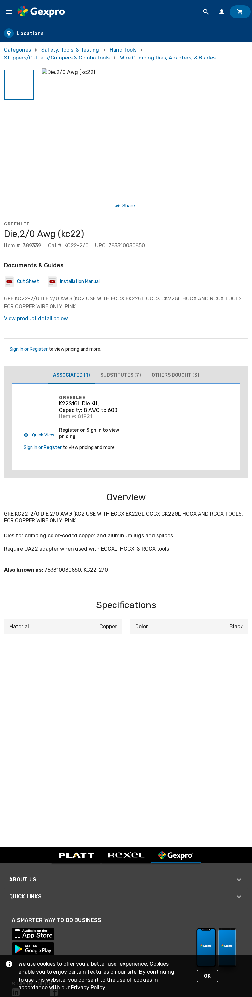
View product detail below (36, 318)
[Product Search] (206, 12)
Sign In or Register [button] (43, 447)
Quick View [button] (42, 434)
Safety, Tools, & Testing (70, 50)
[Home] (41, 12)
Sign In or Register (29, 349)
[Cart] (240, 11)
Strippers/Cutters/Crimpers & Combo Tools (57, 58)
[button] (19, 85)
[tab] (71, 376)
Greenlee (17, 223)
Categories (17, 50)
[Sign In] (222, 12)
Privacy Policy (88, 988)
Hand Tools (123, 50)
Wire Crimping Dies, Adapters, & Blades (168, 58)
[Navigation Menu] (9, 12)
